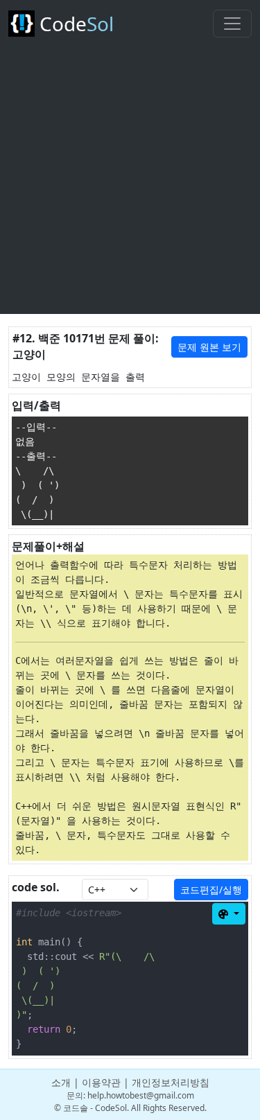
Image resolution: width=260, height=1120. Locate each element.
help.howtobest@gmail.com (140, 1095)
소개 (61, 1082)
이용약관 (101, 1082)
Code (74, 23)
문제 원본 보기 (209, 346)
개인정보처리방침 (170, 1082)
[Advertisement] (130, 184)
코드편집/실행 (211, 889)
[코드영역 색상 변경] (228, 914)
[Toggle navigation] (232, 23)
